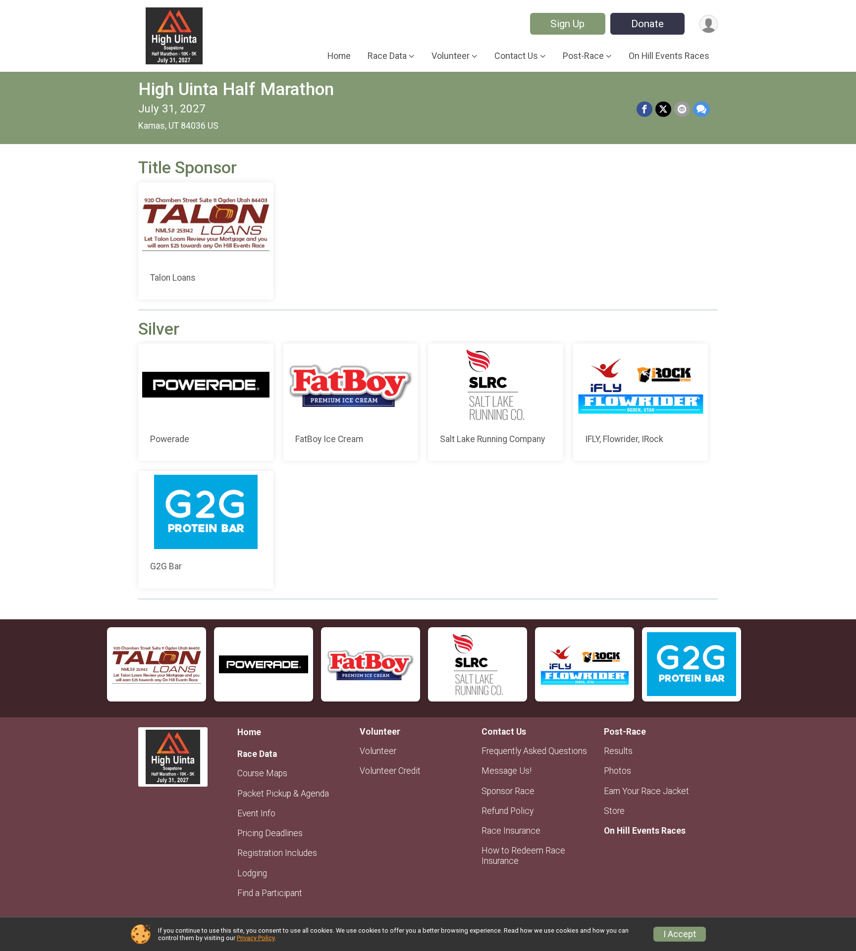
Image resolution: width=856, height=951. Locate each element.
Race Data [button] (387, 55)
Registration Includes (277, 853)
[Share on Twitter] (663, 109)
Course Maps (262, 773)
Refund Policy (508, 811)
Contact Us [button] (516, 55)
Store (614, 811)
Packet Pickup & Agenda (283, 794)
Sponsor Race (508, 791)
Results (618, 751)
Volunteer (378, 751)
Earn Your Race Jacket (646, 791)
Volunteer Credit (390, 771)
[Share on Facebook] (644, 109)
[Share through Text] (701, 109)
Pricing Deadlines (270, 833)
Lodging (252, 873)
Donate (647, 24)
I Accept (679, 934)
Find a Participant (269, 893)
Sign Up (567, 24)
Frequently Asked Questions (534, 751)
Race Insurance (511, 831)
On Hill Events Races (669, 55)
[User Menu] (708, 24)
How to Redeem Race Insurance (523, 855)
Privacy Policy (255, 938)
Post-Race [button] (583, 55)
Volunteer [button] (450, 55)
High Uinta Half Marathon (236, 89)
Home (339, 55)
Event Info (256, 813)
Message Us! (507, 771)
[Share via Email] (682, 109)
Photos (617, 771)
